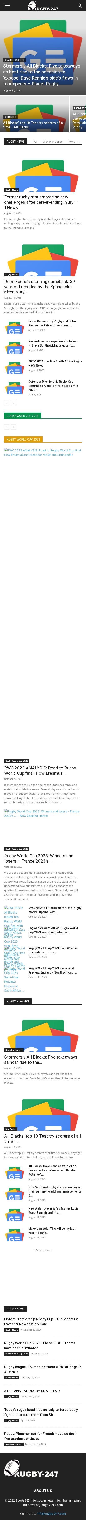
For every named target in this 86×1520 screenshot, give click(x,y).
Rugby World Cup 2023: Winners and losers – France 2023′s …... (38, 858)
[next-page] (13, 403)
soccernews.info (48, 1500)
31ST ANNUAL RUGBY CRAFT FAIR (32, 1391)
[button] (7, 5)
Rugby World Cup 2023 (16, 760)
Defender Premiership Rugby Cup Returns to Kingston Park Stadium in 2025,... (53, 386)
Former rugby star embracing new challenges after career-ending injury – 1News (40, 202)
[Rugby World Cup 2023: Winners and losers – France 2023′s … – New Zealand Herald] (43, 830)
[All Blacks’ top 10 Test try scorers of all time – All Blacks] (34, 122)
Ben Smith (10, 117)
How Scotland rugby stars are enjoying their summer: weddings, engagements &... (54, 1191)
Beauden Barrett (15, 60)
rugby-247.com (52, 1505)
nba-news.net (71, 1500)
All (35, 141)
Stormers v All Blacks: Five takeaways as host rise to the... (40, 1060)
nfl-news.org (31, 1505)
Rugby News (11, 189)
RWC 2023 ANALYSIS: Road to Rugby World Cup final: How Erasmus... (40, 770)
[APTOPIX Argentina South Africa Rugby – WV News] (14, 366)
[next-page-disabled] (13, 427)
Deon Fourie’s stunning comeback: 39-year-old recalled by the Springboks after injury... (40, 287)
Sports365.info (26, 1500)
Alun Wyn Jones (53, 141)
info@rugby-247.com (51, 1514)
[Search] (80, 5)
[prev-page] (6, 403)
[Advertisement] (43, 1278)
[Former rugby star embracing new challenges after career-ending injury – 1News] (43, 171)
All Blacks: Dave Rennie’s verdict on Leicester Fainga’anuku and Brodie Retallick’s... (52, 1170)
